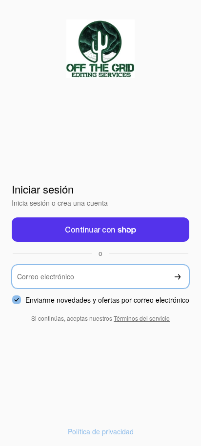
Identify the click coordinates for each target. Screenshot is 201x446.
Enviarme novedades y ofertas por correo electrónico (107, 300)
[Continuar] (177, 276)
